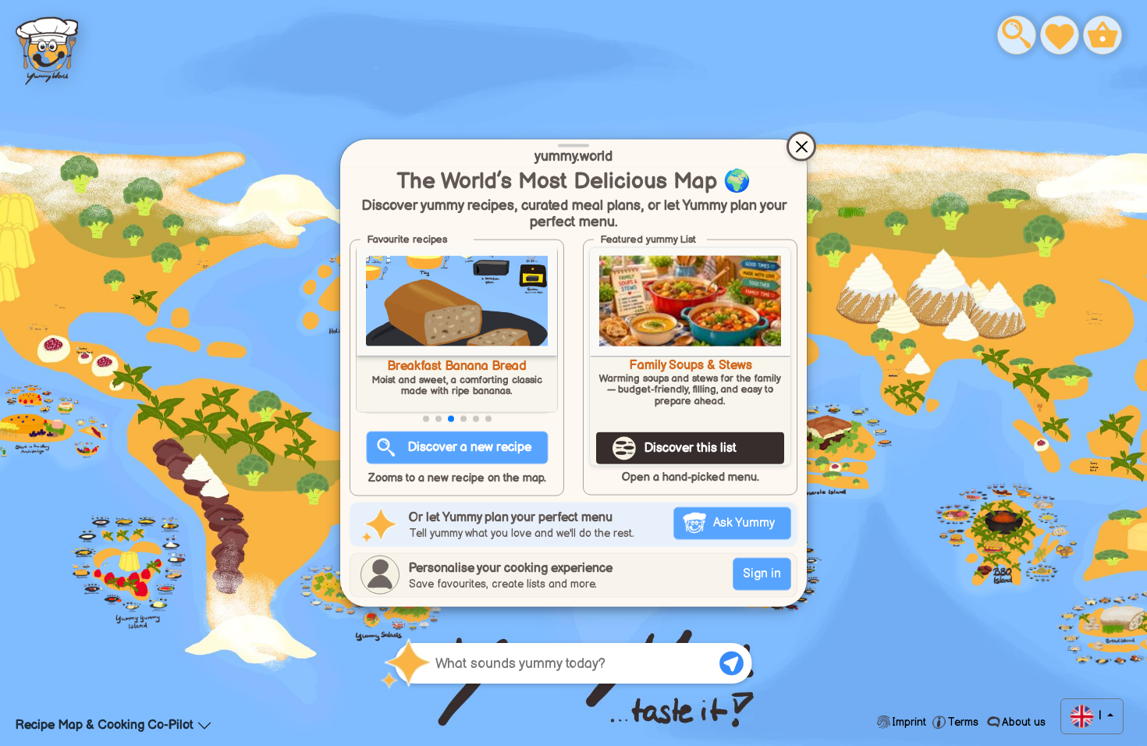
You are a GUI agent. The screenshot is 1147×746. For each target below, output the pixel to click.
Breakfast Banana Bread (457, 366)
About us (1022, 722)
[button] (426, 419)
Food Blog (47, 47)
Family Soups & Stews (690, 366)
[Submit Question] (732, 663)
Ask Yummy (744, 522)
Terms (962, 722)
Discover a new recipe (469, 447)
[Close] (801, 147)
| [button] (1100, 716)
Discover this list (691, 448)
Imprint (909, 722)
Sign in (762, 573)
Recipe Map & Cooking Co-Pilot (105, 725)
